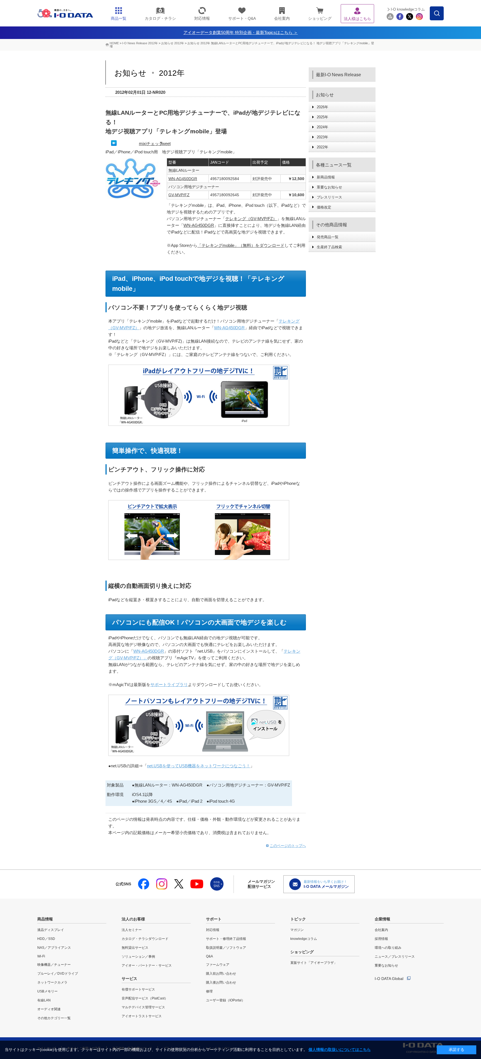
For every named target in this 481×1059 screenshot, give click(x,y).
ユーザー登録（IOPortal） (225, 1000)
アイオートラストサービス (142, 1016)
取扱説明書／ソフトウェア (226, 948)
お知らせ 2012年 (173, 43)
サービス (129, 978)
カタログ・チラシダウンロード (145, 939)
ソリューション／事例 (138, 957)
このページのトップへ (288, 846)
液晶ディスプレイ (50, 930)
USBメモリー (47, 991)
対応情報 (212, 930)
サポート (214, 919)
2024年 (322, 127)
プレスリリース (329, 197)
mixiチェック (151, 143)
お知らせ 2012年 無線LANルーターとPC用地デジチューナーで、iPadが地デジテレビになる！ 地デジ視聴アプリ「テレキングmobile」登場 (242, 44)
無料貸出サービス (135, 948)
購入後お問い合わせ (221, 982)
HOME (114, 43)
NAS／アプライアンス (54, 948)
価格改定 (324, 207)
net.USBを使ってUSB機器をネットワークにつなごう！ (198, 765)
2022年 (322, 147)
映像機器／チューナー (54, 965)
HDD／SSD (46, 939)
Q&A (209, 956)
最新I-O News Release (338, 74)
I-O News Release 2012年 (140, 43)
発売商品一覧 (327, 237)
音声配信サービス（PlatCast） (145, 998)
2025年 (322, 117)
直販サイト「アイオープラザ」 (313, 963)
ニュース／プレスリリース (395, 957)
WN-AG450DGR (182, 178)
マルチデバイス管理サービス (143, 1007)
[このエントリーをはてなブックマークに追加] (114, 144)
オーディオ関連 (49, 1009)
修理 (209, 991)
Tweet (165, 143)
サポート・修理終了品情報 (226, 939)
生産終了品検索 (329, 247)
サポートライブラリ (169, 684)
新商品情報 (326, 177)
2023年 (322, 137)
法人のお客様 (133, 919)
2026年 (322, 107)
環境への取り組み (388, 948)
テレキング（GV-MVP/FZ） (251, 218)
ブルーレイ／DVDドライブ (57, 974)
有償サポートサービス (138, 989)
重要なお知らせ (329, 187)
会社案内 (381, 930)
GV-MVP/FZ (179, 195)
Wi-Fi (41, 956)
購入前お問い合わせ (221, 974)
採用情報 (381, 939)
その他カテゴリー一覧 (54, 1018)
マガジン (297, 930)
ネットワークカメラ (52, 982)
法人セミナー (132, 930)
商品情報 (45, 919)
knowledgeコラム (303, 939)
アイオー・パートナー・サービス (147, 965)
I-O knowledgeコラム (408, 9)
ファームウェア (217, 965)
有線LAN (44, 1000)
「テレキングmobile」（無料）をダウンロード (240, 245)
